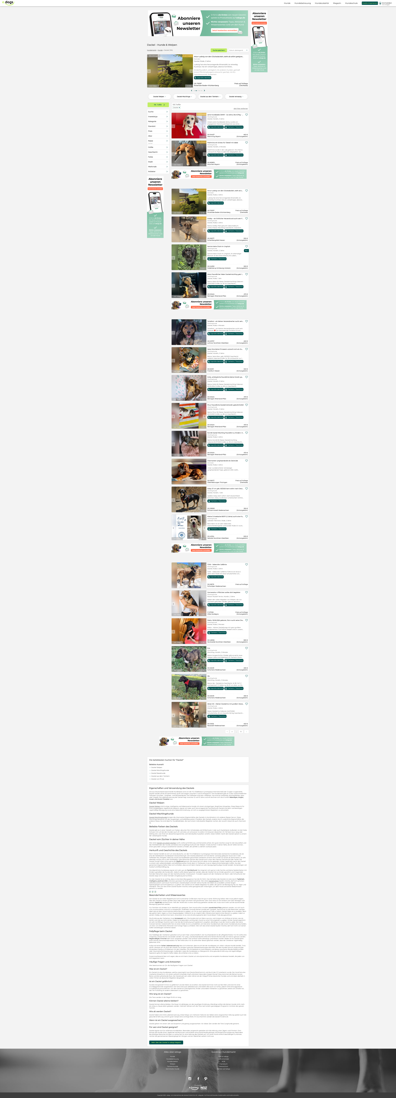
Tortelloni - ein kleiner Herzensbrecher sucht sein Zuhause (225, 321)
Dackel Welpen (159, 96)
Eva (208, 648)
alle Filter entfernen (241, 108)
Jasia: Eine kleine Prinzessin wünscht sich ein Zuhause (225, 349)
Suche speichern (219, 50)
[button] (194, 90)
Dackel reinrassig (236, 96)
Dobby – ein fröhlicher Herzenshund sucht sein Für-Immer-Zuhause (225, 218)
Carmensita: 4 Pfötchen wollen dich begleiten (223, 592)
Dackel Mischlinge (184, 96)
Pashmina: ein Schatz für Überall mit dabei (222, 143)
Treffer (160, 104)
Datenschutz (223, 1066)
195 (155, 105)
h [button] (204, 90)
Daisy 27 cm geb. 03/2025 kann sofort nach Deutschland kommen (225, 489)
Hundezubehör (172, 1061)
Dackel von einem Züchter (166, 843)
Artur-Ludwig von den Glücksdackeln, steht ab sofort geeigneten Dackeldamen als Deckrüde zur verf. (225, 191)
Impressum (223, 1064)
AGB (223, 1061)
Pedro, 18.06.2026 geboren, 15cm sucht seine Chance (225, 620)
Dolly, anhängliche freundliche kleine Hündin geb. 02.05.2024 (225, 377)
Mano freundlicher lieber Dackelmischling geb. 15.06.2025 (225, 274)
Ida (208, 676)
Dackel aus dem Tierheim (210, 96)
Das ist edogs (223, 1056)
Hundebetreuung (172, 1059)
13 (241, 732)
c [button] (149, 71)
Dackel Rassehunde (158, 773)
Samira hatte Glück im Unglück (218, 246)
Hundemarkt (151, 50)
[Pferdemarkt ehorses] (194, 1088)
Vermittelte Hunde (172, 1069)
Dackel (176, 107)
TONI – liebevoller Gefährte (217, 564)
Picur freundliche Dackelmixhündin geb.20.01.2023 (225, 405)
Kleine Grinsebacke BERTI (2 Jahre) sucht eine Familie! (225, 516)
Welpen (172, 1064)
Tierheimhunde (172, 1066)
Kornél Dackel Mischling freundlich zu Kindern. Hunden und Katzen (225, 433)
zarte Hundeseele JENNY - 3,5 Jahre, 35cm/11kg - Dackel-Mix (217, 57)
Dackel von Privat (157, 779)
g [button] (191, 90)
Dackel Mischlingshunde (160, 770)
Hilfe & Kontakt (223, 1059)
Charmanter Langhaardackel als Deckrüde (222, 461)
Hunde (160, 50)
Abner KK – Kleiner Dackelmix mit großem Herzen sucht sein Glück (225, 704)
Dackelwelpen (214, 881)
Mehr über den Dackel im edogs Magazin (166, 1042)
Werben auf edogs (223, 1069)
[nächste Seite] (246, 731)
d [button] (191, 71)
